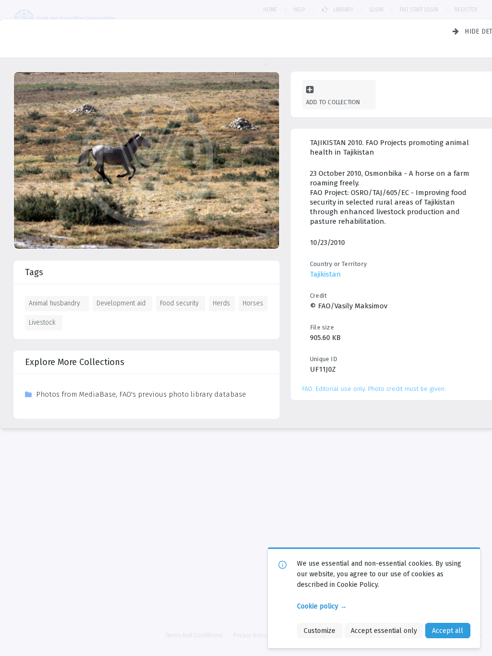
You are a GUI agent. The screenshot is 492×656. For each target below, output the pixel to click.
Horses (253, 303)
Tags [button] (34, 272)
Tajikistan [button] (325, 274)
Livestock (42, 322)
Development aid (121, 303)
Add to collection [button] (333, 102)
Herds (221, 303)
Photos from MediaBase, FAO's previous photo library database (141, 394)
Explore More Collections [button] (74, 362)
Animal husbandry (54, 303)
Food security (179, 303)
